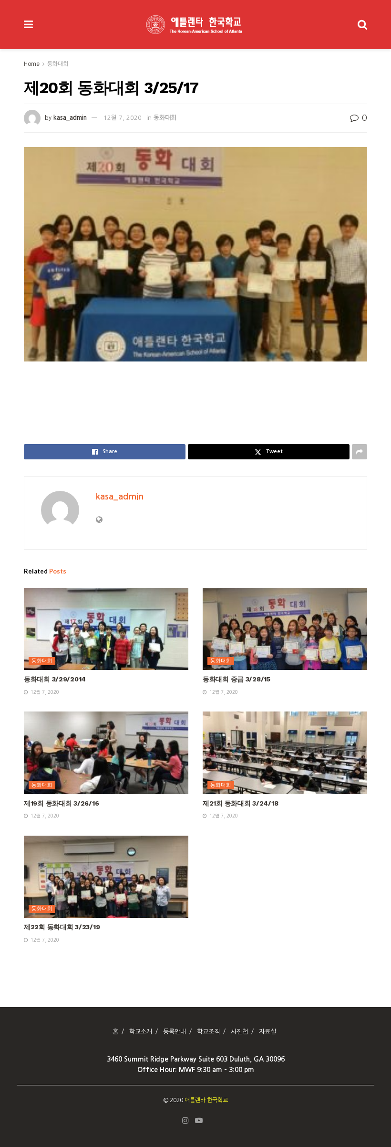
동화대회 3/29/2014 (55, 679)
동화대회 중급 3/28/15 (236, 679)
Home (32, 64)
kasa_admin (70, 118)
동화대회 (57, 64)
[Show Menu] (28, 24)
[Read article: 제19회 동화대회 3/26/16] (106, 753)
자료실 (267, 1032)
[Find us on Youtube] (199, 1120)
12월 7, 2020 (122, 118)
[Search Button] (362, 24)
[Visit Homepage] (195, 24)
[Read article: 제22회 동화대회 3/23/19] (106, 877)
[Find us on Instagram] (185, 1120)
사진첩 (239, 1032)
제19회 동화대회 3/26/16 (61, 803)
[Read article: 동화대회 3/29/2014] (106, 629)
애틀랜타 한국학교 (206, 1100)
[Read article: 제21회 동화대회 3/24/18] (285, 753)
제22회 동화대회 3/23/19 (62, 927)
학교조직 (208, 1032)
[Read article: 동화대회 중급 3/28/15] (285, 629)
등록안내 (174, 1032)
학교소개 (140, 1032)
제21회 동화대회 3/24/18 (240, 803)
